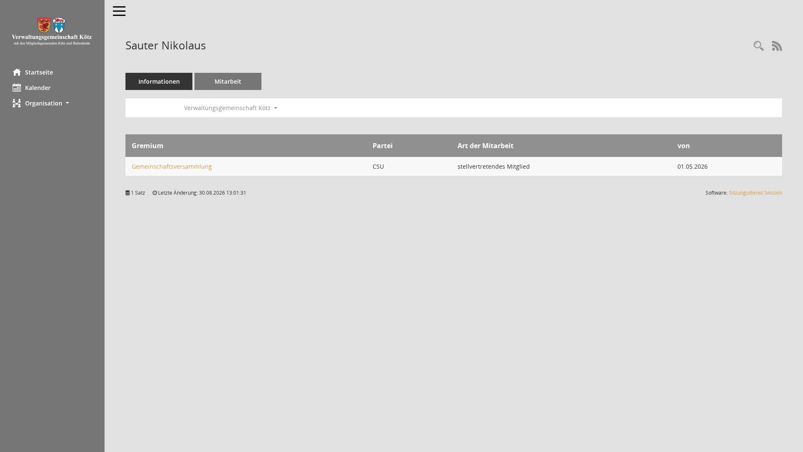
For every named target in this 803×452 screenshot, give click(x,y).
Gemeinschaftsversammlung (172, 166)
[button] (52, 103)
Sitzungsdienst (755, 192)
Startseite (39, 72)
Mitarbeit (228, 81)
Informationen (159, 81)
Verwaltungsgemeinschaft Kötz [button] (228, 108)
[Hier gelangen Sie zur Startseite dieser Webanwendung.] (52, 31)
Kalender (38, 88)
